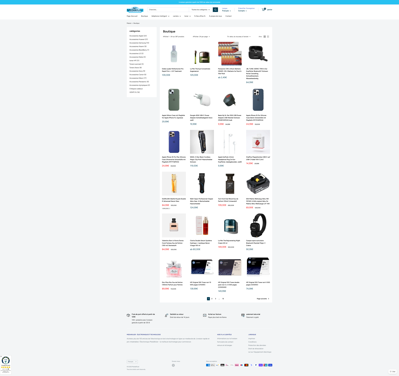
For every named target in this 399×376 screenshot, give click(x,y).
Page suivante (262, 299)
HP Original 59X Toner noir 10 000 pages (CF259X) (200, 283)
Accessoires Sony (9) (137, 71)
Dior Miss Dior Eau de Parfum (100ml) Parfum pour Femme (172, 283)
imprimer (251, 339)
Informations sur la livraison (227, 339)
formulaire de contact (225, 342)
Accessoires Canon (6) (137, 75)
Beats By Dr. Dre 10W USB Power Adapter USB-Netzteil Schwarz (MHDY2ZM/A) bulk (229, 117)
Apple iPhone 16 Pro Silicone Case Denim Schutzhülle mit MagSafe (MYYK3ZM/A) (256, 117)
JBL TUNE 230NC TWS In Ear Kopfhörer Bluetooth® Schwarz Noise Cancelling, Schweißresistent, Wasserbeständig (257, 73)
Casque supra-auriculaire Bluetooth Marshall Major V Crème (255, 243)
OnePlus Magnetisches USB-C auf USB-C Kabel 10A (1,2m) (258, 158)
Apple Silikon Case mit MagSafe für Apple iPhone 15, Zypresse (173, 116)
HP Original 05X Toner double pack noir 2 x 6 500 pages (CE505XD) (228, 284)
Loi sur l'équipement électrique (259, 352)
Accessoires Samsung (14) (139, 43)
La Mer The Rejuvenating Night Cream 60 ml (229, 242)
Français (130, 361)
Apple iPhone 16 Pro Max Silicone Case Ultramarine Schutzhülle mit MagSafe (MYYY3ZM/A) (174, 159)
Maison (129, 23)
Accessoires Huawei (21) (138, 39)
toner (186, 16)
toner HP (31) (134, 61)
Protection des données (257, 345)
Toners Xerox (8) (135, 68)
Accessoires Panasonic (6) (139, 82)
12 (223, 299)
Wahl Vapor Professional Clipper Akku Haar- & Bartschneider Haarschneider (201, 201)
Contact (228, 16)
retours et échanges (224, 345)
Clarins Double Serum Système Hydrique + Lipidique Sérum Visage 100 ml (201, 243)
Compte (241, 11)
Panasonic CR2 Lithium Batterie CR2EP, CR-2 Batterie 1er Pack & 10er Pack (229, 71)
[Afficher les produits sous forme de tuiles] (265, 37)
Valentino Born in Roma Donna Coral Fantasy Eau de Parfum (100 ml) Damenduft (172, 243)
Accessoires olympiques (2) (139, 85)
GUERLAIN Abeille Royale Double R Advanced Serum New (174, 200)
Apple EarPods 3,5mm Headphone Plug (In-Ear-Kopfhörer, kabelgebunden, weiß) (230, 159)
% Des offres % (199, 16)
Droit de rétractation (255, 349)
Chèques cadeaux (136, 89)
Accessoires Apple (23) (138, 36)
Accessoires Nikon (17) (138, 78)
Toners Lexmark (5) (136, 64)
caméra (176, 16)
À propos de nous (215, 16)
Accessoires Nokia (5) (137, 57)
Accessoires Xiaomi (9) (138, 46)
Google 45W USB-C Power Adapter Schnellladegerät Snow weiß (201, 117)
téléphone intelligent (159, 16)
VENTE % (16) (134, 92)
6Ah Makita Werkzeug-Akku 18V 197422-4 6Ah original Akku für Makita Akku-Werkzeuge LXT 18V (258, 201)
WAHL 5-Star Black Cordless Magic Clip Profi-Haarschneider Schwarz (201, 159)
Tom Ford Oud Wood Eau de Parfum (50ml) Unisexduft (228, 200)
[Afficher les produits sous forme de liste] (268, 37)
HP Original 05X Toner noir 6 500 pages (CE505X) (258, 283)
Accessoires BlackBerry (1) (139, 50)
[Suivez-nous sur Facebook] (173, 365)
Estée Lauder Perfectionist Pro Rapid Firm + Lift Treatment (172, 70)
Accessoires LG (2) (136, 53)
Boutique (144, 16)
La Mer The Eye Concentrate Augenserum (200, 70)
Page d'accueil (132, 16)
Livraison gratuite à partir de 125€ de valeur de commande (199, 2)
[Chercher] (215, 9)
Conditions (252, 342)
